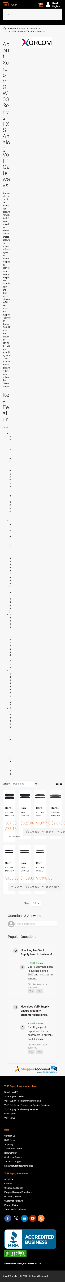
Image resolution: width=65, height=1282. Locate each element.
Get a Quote (10, 1113)
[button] (31, 991)
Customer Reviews (13, 1200)
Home (4, 28)
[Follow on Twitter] (16, 1219)
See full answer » (36, 1039)
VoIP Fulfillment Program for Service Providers (27, 1105)
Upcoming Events (12, 1196)
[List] (61, 784)
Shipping (8, 1144)
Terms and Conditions (15, 1209)
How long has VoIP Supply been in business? (36, 952)
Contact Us (9, 1135)
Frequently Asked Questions (18, 1192)
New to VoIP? (11, 1092)
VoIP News (9, 1118)
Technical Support (13, 1161)
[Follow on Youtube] (32, 1218)
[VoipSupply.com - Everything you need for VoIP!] (14, 5)
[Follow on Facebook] (7, 1218)
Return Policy (10, 1153)
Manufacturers (17, 28)
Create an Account (13, 1188)
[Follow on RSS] (41, 1218)
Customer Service (13, 1157)
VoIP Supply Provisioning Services (21, 1109)
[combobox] (32, 14)
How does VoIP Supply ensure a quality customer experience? (35, 1010)
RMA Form (9, 1140)
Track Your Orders (13, 1148)
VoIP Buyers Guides (14, 1096)
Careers (8, 1183)
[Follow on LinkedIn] (24, 1218)
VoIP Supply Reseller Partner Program (22, 1100)
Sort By (6, 783)
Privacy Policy (11, 1205)
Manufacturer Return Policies (18, 1165)
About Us (8, 1179)
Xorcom (33, 28)
